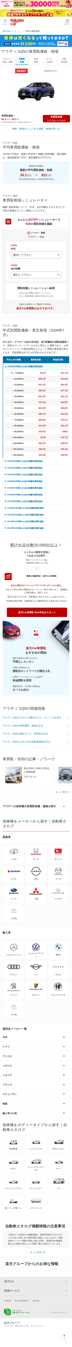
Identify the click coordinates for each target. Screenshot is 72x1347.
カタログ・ (8, 60)
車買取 (22, 60)
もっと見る (61, 792)
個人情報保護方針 (21, 1301)
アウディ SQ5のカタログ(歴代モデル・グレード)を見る (32, 717)
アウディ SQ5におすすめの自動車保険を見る (26, 741)
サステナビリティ (37, 1326)
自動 (64, 60)
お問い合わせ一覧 (21, 1326)
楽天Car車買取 (31, 352)
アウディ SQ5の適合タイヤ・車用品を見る (25, 733)
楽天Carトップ (9, 31)
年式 (14, 247)
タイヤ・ (50, 60)
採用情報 (36, 1301)
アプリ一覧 (8, 1326)
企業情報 (7, 1301)
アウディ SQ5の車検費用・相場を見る (23, 725)
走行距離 (15, 267)
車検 (36, 60)
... (21, 31)
